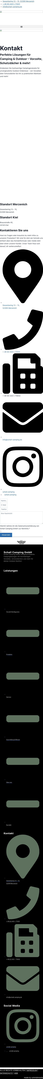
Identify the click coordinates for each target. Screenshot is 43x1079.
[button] (21, 26)
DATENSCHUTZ (6, 1073)
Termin (21, 543)
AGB (16, 1073)
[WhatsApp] (21, 539)
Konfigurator (21, 541)
